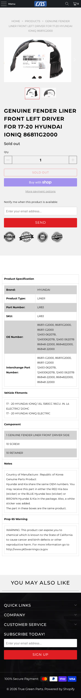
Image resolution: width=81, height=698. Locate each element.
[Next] (74, 59)
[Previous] (7, 59)
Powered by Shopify (59, 689)
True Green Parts (30, 689)
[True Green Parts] (40, 4)
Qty (6, 151)
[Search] (67, 4)
